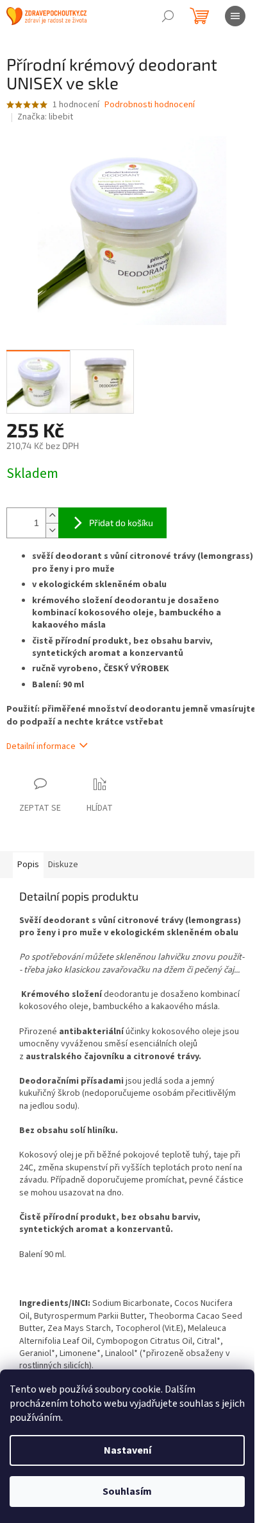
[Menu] (235, 16)
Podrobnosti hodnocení (149, 105)
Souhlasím (127, 1491)
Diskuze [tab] (63, 864)
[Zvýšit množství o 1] (51, 515)
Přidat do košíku (121, 522)
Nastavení (127, 1450)
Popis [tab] (28, 864)
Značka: (45, 116)
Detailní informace (41, 746)
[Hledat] (168, 16)
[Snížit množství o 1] (51, 530)
